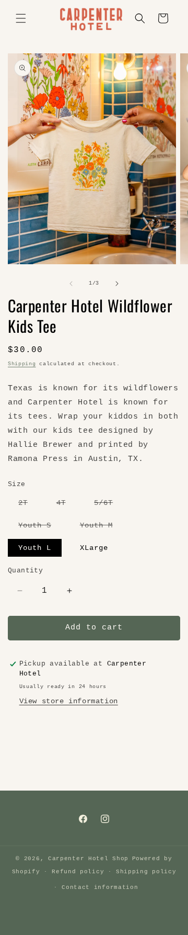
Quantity (25, 570)
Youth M (101, 527)
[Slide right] (116, 283)
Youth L (34, 548)
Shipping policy (146, 872)
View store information (68, 701)
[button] (20, 18)
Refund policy (78, 872)
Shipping (22, 364)
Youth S (40, 527)
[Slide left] (71, 283)
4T (66, 505)
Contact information (100, 887)
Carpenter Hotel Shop (88, 858)
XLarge (94, 548)
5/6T (108, 505)
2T (28, 505)
